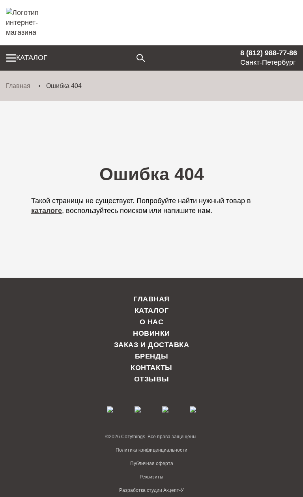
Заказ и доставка (151, 345)
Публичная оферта (151, 463)
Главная (18, 85)
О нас (152, 322)
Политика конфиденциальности (151, 450)
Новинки (151, 333)
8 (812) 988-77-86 (268, 53)
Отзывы (151, 379)
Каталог (31, 58)
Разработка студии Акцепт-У (151, 490)
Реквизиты (151, 477)
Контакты (151, 368)
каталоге (46, 211)
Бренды (151, 356)
